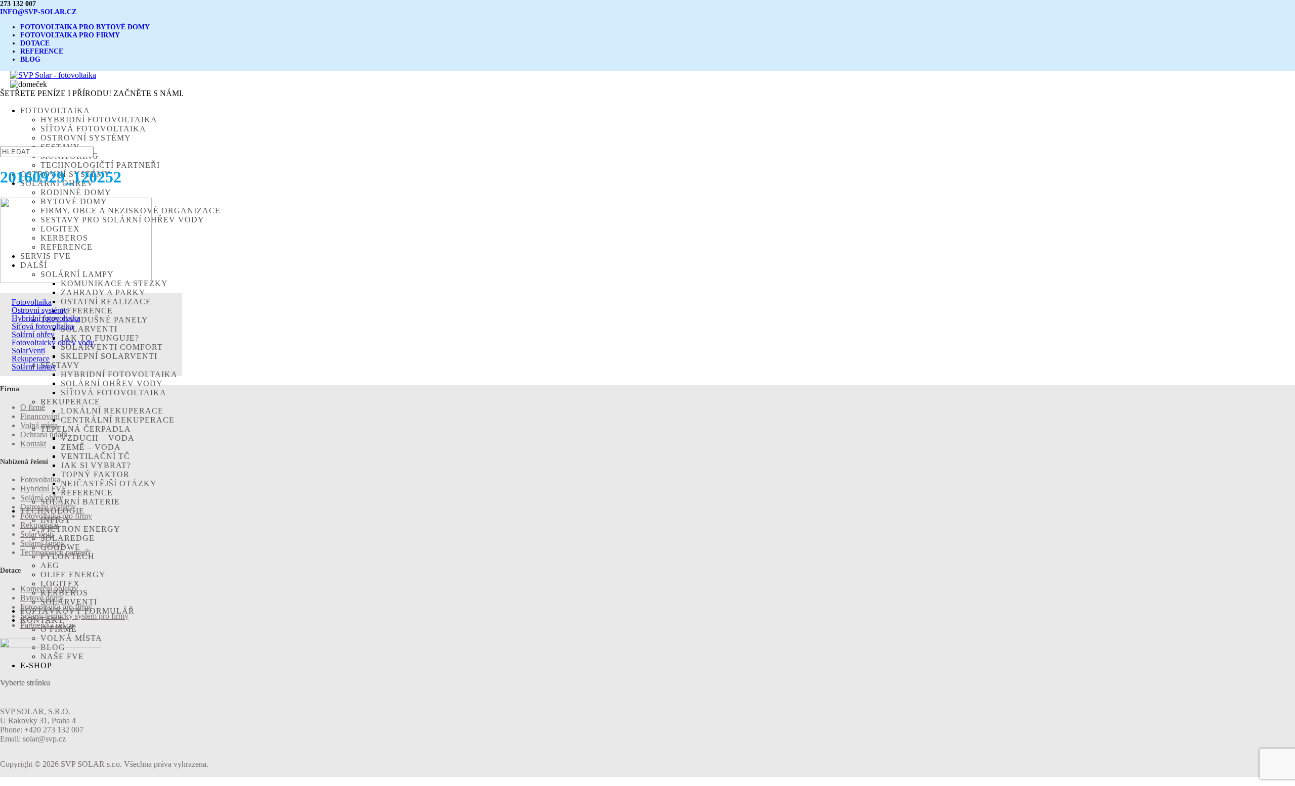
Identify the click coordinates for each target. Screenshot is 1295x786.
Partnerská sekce (46, 625)
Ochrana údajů (43, 434)
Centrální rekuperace (118, 419)
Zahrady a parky (103, 292)
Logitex (60, 583)
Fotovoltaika (32, 302)
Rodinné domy (75, 192)
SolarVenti (68, 601)
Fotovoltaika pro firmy (56, 516)
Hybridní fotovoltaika (98, 119)
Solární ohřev (33, 334)
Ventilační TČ (95, 456)
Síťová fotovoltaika (93, 128)
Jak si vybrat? (96, 465)
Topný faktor (95, 474)
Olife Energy (73, 574)
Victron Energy (80, 529)
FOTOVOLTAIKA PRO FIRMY (70, 35)
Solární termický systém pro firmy (74, 616)
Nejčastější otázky (109, 483)
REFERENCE (41, 51)
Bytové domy (42, 597)
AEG (49, 565)
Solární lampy (34, 366)
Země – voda (91, 447)
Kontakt (33, 443)
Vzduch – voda (98, 438)
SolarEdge (67, 538)
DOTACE (35, 43)
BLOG (30, 59)
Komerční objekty (49, 588)
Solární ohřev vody (112, 383)
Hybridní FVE (43, 488)
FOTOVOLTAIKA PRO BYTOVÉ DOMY (85, 27)
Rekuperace (70, 401)
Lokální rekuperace (112, 410)
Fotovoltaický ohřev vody (53, 342)
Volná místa (39, 425)
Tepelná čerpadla (85, 429)
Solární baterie (80, 501)
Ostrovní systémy (85, 137)
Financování (40, 416)
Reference (87, 492)
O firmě (32, 407)
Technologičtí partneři (100, 165)
